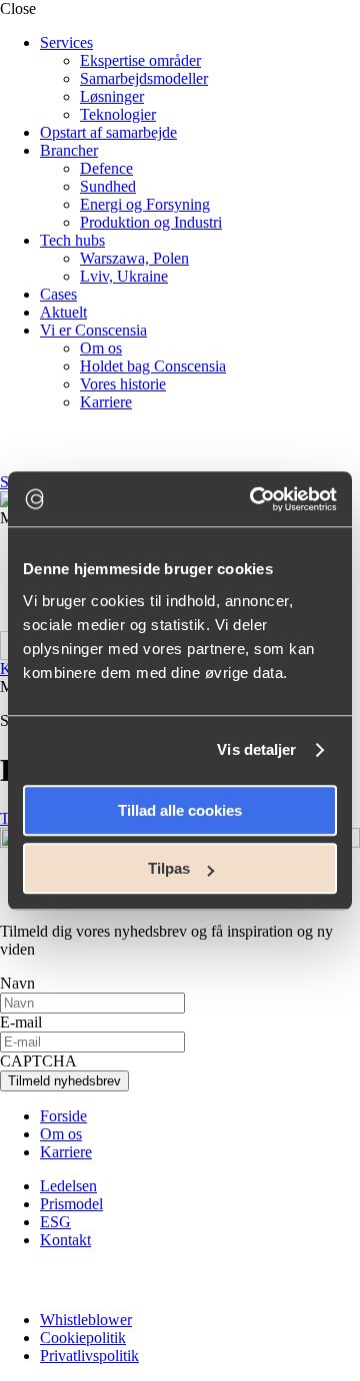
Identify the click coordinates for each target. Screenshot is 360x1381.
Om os (101, 348)
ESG (55, 1221)
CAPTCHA (38, 1060)
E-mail (21, 1022)
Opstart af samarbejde (108, 132)
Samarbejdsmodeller (144, 78)
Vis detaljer (256, 749)
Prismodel (71, 1203)
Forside (63, 1115)
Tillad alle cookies (180, 810)
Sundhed (108, 186)
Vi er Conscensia (93, 330)
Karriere (106, 401)
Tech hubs (72, 240)
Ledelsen (68, 1185)
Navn (17, 983)
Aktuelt (63, 312)
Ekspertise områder (140, 60)
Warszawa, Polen (134, 258)
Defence (106, 168)
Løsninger (112, 96)
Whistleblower (86, 1319)
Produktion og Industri (151, 222)
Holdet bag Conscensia (153, 365)
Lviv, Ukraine (124, 276)
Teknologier (118, 114)
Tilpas (169, 868)
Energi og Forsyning (145, 204)
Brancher (69, 150)
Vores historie (123, 383)
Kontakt (65, 1239)
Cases (58, 294)
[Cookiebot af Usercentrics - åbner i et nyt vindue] (254, 499)
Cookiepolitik (83, 1337)
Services (66, 42)
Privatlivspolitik (89, 1355)
